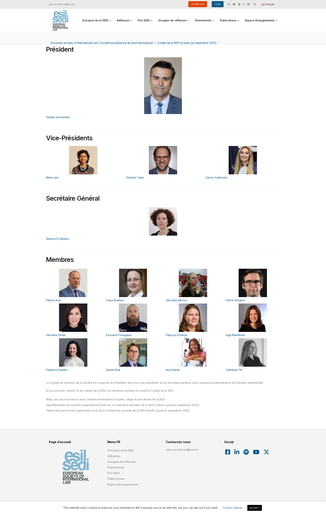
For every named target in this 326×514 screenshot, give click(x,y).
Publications (228, 20)
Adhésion (123, 20)
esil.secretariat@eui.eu (62, 4)
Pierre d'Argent (235, 300)
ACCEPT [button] (255, 507)
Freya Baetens (115, 300)
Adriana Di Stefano (57, 238)
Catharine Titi (234, 369)
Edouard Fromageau (118, 335)
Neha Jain (52, 177)
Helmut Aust (53, 300)
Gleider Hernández (58, 117)
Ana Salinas (173, 369)
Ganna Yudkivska (216, 177)
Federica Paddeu (57, 369)
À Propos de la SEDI (120, 450)
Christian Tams (135, 177)
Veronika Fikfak (55, 335)
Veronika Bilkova (176, 300)
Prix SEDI (144, 20)
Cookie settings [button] (233, 507)
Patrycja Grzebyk (176, 335)
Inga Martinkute (235, 335)
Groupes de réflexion (172, 20)
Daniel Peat (113, 369)
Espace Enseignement (259, 20)
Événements (203, 20)
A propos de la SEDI (95, 20)
